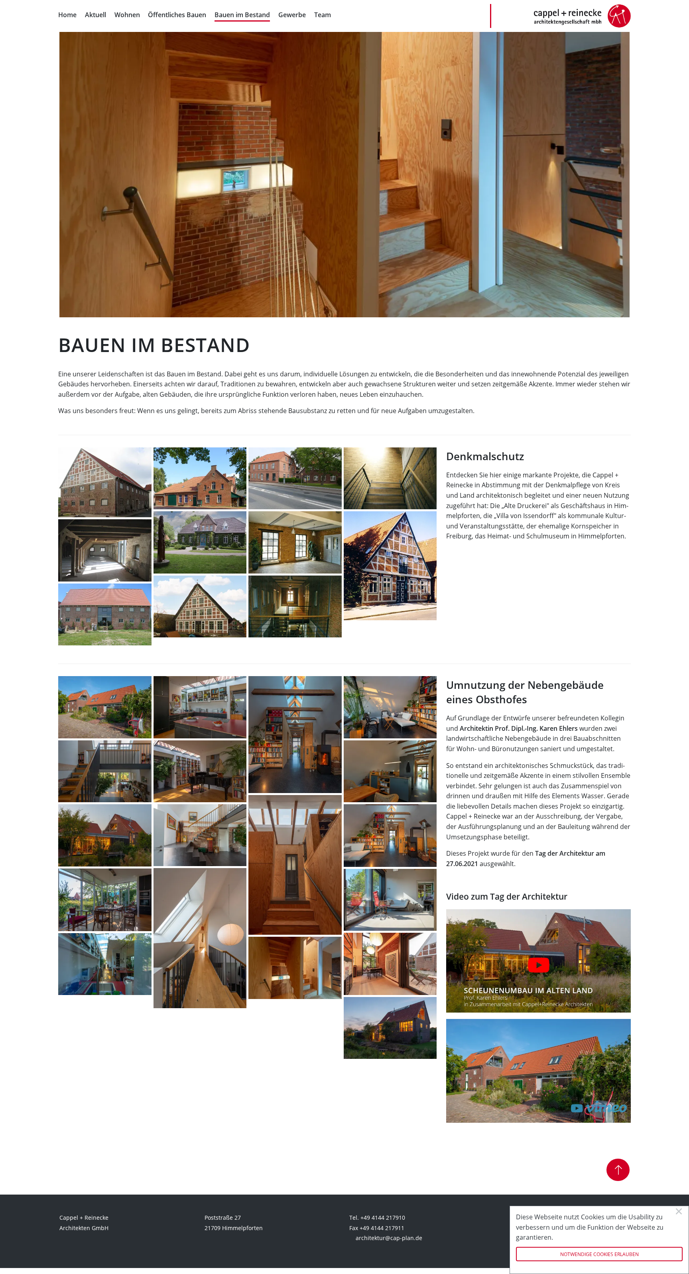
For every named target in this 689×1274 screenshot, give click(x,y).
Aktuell (95, 14)
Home (67, 14)
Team (322, 14)
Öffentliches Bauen (177, 14)
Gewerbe (292, 14)
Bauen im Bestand (242, 14)
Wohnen (127, 14)
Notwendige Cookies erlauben (599, 1254)
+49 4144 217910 (382, 1217)
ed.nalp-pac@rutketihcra (389, 1238)
